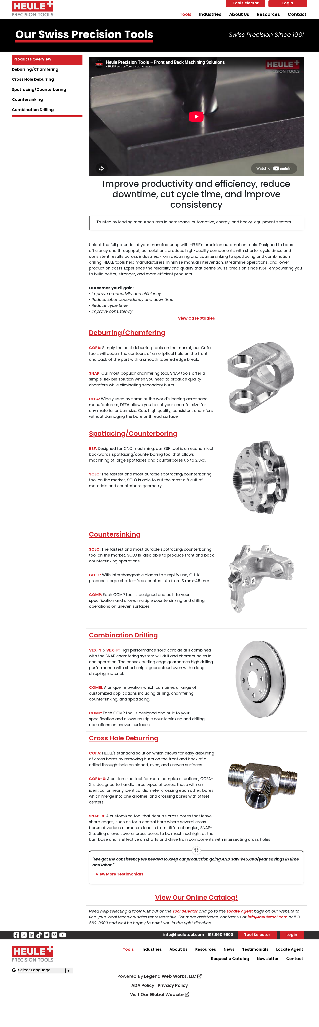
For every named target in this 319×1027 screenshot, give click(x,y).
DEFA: (94, 399)
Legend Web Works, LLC (170, 977)
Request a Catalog (230, 959)
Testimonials (255, 950)
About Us (239, 15)
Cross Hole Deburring (33, 80)
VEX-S (95, 651)
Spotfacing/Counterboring (39, 90)
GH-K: (95, 575)
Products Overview (32, 60)
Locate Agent (240, 912)
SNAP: (94, 374)
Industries (210, 15)
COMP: (96, 595)
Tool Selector (246, 3)
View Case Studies (196, 319)
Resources (268, 15)
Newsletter (267, 959)
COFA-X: (98, 779)
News (229, 950)
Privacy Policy (173, 986)
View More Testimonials (119, 875)
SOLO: (95, 475)
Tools (185, 15)
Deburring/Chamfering (35, 70)
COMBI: (96, 688)
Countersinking (27, 100)
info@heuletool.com (268, 917)
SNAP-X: (97, 816)
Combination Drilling (33, 110)
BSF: (93, 449)
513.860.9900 (220, 935)
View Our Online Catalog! (196, 898)
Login (287, 3)
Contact (297, 15)
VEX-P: (113, 651)
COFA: (95, 348)
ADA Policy (142, 986)
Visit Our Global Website (157, 995)
